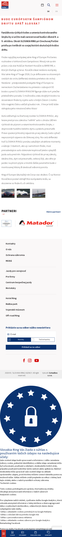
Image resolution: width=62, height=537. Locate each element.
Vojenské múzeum (15, 309)
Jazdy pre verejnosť (16, 271)
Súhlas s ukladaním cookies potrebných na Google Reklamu (25, 511)
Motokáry (11, 288)
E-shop (12, 535)
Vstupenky (22, 535)
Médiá (9, 260)
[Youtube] (36, 360)
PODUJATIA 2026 (35, 535)
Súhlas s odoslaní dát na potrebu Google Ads (19, 514)
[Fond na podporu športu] (8, 223)
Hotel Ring (11, 298)
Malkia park (11, 304)
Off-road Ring (12, 315)
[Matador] (38, 223)
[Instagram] (30, 360)
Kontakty (48, 535)
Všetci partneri (53, 212)
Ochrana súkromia (15, 255)
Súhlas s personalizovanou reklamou (16, 517)
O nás (8, 249)
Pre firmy (10, 276)
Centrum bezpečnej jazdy (19, 282)
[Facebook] (24, 360)
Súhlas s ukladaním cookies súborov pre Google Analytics (25, 520)
